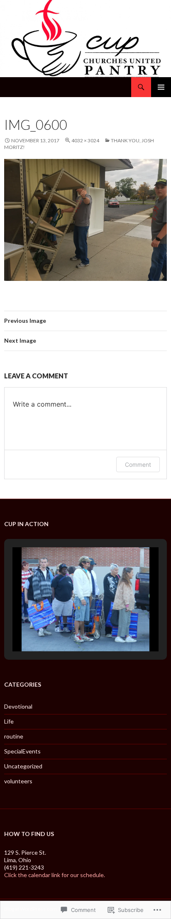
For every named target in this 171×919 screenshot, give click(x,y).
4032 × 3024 (85, 140)
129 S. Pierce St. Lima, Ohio (25, 856)
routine (13, 736)
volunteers (18, 781)
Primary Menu (161, 87)
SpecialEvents (22, 751)
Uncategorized (23, 766)
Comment (138, 464)
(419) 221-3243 (24, 867)
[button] (66, 629)
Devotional (18, 706)
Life (9, 721)
